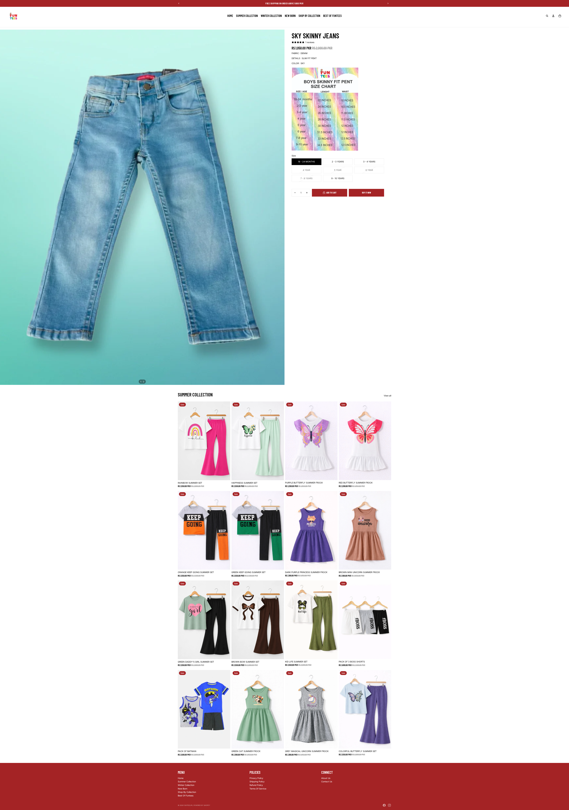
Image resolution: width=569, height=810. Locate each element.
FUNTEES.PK (188, 805)
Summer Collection (187, 781)
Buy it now (366, 192)
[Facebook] (384, 805)
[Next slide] (388, 3)
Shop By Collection (187, 792)
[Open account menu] (553, 16)
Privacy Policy (256, 778)
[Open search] (547, 16)
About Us (325, 778)
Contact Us (326, 781)
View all (387, 395)
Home (180, 778)
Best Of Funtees (185, 795)
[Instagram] (389, 805)
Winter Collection (186, 785)
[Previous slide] (179, 3)
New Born (182, 788)
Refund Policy (256, 785)
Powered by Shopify (202, 805)
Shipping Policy (257, 781)
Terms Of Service (258, 788)
